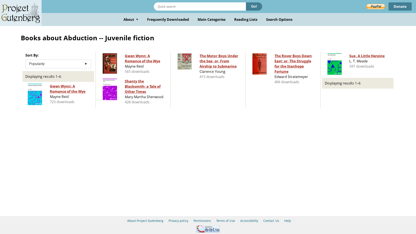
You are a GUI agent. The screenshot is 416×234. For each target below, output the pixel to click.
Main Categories (212, 19)
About (131, 19)
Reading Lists (245, 19)
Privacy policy (178, 221)
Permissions (202, 221)
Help (287, 221)
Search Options (279, 19)
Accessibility (249, 221)
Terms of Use (225, 221)
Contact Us (271, 221)
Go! (254, 6)
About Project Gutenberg (145, 221)
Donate (400, 6)
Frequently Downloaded (168, 19)
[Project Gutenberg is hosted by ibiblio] (208, 231)
